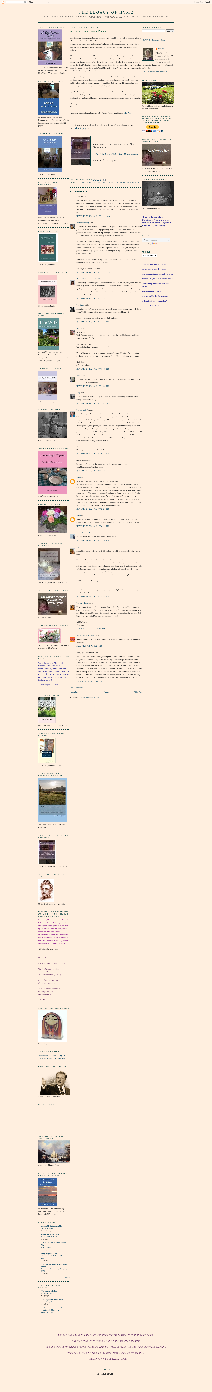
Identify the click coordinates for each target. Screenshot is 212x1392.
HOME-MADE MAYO (49, 1236)
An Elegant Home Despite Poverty (88, 31)
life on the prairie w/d (50, 1234)
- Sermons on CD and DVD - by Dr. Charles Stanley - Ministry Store (51, 1057)
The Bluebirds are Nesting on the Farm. (54, 1265)
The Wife (127, 112)
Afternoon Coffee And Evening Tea (53, 1243)
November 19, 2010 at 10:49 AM (93, 216)
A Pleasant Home (47, 1293)
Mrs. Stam (80, 305)
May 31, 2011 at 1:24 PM (89, 646)
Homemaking (120, 182)
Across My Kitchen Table (51, 1225)
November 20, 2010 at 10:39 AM (93, 470)
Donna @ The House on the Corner (90, 278)
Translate (160, 243)
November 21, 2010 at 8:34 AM (92, 596)
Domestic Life (94, 182)
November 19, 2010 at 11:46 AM (93, 298)
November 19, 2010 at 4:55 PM (92, 386)
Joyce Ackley (81, 546)
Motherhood (133, 182)
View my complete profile (154, 72)
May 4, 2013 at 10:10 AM (89, 681)
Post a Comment (76, 687)
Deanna (79, 328)
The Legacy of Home (106, 12)
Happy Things (46, 1247)
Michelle (80, 375)
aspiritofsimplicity (83, 532)
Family (105, 182)
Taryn (78, 477)
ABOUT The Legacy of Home (153, 40)
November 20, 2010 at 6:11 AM (92, 453)
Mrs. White (163, 49)
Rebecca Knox (82, 603)
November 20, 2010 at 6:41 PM (92, 526)
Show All (67, 1277)
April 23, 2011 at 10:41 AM (90, 628)
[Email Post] (104, 180)
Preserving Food (47, 1312)
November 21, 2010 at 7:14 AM (92, 540)
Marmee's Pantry (82, 222)
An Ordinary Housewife (49, 1302)
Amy (78, 392)
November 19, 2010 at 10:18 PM (93, 403)
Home (111, 182)
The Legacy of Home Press (52, 1299)
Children (82, 182)
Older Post (138, 692)
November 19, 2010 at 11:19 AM (93, 272)
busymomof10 (82, 409)
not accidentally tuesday (86, 635)
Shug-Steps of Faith (49, 1253)
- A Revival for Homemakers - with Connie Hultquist (53, 1308)
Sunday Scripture (47, 1228)
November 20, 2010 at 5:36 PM (92, 509)
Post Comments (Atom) (90, 697)
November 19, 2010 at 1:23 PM (92, 321)
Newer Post (74, 692)
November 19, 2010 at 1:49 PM (92, 369)
